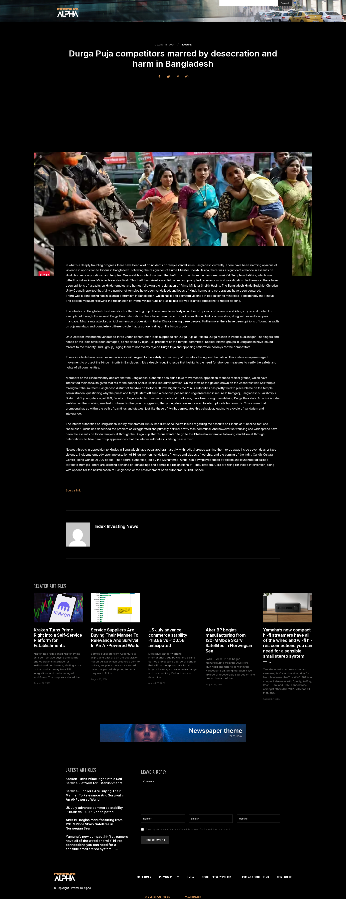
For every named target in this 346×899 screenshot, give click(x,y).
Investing (186, 44)
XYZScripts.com (193, 896)
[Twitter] (168, 76)
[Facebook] (159, 76)
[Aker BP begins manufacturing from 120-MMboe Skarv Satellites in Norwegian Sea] (230, 607)
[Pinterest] (178, 76)
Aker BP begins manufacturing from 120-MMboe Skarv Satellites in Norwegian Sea (229, 640)
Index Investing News (116, 526)
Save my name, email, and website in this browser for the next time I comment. (188, 829)
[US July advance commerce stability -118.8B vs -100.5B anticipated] (173, 607)
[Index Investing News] (78, 534)
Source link (73, 490)
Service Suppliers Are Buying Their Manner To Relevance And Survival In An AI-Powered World (115, 637)
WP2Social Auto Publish (157, 896)
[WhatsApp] (187, 76)
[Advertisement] (173, 112)
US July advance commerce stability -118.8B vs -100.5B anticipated (167, 637)
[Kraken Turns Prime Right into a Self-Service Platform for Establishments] (58, 607)
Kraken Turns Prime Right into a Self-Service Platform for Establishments (95, 781)
